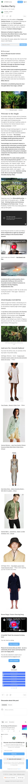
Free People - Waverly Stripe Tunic (10, 405)
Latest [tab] (6, 722)
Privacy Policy (15, 765)
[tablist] (7, 705)
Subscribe (20, 2)
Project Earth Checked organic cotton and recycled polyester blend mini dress (14, 357)
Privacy (11, 774)
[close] (24, 736)
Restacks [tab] (10, 704)
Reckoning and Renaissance (9, 726)
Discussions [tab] (11, 722)
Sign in (25, 2)
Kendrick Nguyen (16, 131)
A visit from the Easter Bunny (8, 727)
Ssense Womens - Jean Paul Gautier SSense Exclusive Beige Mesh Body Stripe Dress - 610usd (13, 447)
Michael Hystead (13, 109)
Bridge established (6, 126)
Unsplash (21, 109)
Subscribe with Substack (15, 759)
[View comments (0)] (7, 16)
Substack (7, 781)
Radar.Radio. (4, 734)
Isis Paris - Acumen (8, 11)
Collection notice (21, 774)
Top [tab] (2, 722)
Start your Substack (10, 777)
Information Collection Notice (18, 763)
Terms (14, 774)
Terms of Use (21, 762)
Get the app (20, 777)
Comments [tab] (4, 704)
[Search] (25, 722)
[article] (14, 728)
